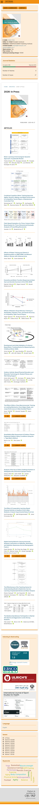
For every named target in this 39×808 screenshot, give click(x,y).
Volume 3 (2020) (9, 750)
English (5, 727)
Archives (12, 86)
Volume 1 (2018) (9, 754)
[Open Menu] (2, 2)
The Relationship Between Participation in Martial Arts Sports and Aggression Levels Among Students (19, 617)
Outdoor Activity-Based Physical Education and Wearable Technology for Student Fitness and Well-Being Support (18, 374)
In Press (7, 738)
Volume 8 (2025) (9, 741)
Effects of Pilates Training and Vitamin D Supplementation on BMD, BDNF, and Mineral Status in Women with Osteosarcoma (18, 254)
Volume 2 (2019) (9, 752)
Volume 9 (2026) (9, 739)
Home (6, 86)
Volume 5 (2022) (9, 747)
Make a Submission (10, 8)
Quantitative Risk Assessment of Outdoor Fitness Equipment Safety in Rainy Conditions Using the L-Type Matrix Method (19, 436)
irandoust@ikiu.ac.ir (8, 47)
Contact (22, 8)
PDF (7, 416)
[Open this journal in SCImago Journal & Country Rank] (19, 663)
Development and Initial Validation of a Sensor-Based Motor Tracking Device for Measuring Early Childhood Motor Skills (19, 347)
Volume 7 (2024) (9, 743)
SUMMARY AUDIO (19, 416)
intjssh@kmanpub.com (19, 45)
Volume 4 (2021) (9, 749)
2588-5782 (11, 40)
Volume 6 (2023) (9, 745)
